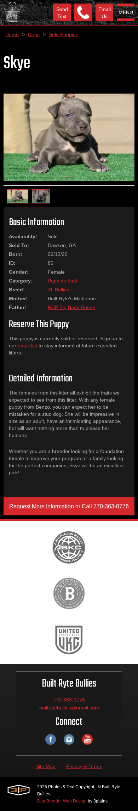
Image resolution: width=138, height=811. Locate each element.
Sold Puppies (63, 34)
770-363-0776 (111, 506)
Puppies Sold (62, 281)
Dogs (34, 34)
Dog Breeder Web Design (62, 801)
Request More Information (41, 506)
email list (27, 345)
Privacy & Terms (84, 766)
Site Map (46, 766)
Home (12, 34)
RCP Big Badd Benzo (71, 307)
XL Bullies (58, 289)
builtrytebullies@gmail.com (69, 707)
